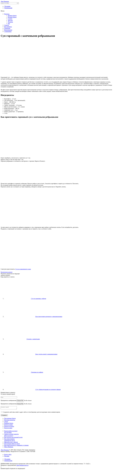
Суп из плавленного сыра (23, 269)
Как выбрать (8, 26)
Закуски (10, 20)
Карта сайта (7, 454)
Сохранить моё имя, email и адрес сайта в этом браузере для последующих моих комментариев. (31, 412)
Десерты (10, 22)
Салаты (10, 18)
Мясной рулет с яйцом (11, 442)
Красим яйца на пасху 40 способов (10, 431)
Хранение (7, 28)
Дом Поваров (5, 1)
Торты (6, 421)
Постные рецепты (9, 420)
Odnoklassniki (8, 8)
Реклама (6, 456)
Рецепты (6, 14)
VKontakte (7, 6)
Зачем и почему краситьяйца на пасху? (11, 434)
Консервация (8, 30)
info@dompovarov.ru (22, 465)
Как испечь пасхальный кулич (13, 437)
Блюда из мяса (8, 424)
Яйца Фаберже (8, 447)
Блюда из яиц (8, 428)
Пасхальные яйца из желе (12, 443)
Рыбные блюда (8, 423)
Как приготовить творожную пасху (9, 439)
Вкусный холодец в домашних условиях (16, 445)
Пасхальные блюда (10, 418)
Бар (9, 23)
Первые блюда (12, 15)
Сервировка (7, 31)
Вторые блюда (12, 17)
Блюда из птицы (9, 426)
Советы (6, 25)
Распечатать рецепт (6, 272)
